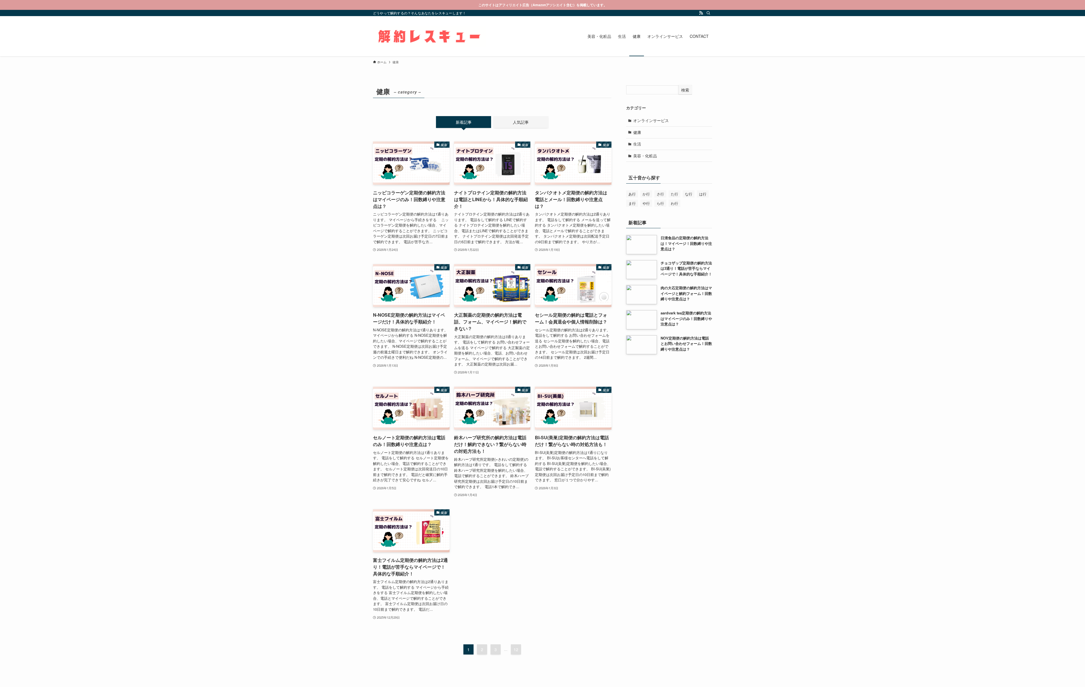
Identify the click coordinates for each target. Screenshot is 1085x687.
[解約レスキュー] (429, 36)
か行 (646, 194)
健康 (637, 132)
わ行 (674, 203)
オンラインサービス (651, 120)
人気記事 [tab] (521, 122)
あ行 (632, 194)
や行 (646, 203)
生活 (637, 144)
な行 (688, 194)
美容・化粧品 (645, 155)
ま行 (632, 203)
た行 (674, 194)
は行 (702, 194)
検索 (685, 90)
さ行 (660, 194)
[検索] (708, 13)
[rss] (701, 13)
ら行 (660, 203)
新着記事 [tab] (464, 122)
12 (516, 649)
